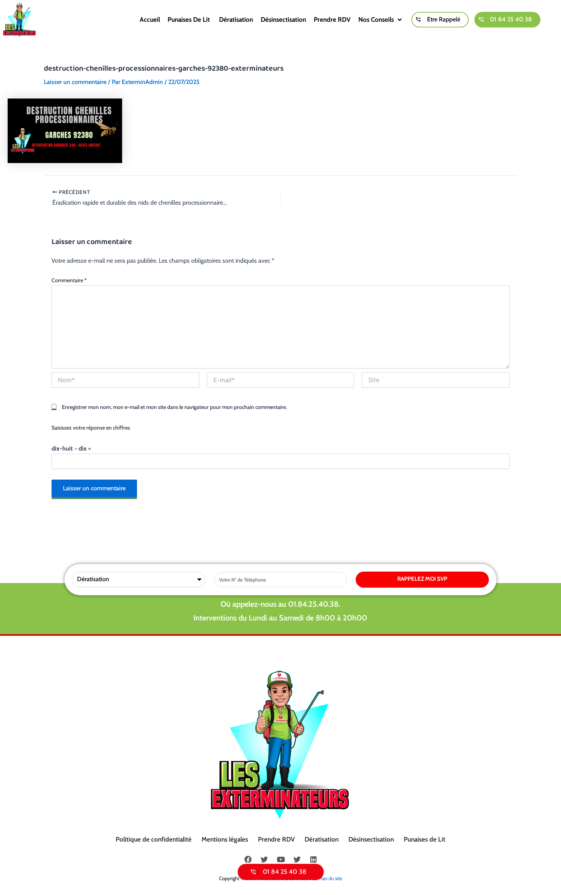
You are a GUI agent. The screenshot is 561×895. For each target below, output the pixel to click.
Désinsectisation (283, 19)
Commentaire (69, 280)
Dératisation (236, 19)
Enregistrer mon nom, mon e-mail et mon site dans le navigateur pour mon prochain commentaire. (174, 407)
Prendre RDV (332, 19)
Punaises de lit (189, 19)
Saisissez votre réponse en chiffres (91, 427)
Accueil (150, 19)
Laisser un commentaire (75, 82)
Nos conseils (376, 19)
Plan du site (330, 878)
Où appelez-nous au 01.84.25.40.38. (280, 604)
